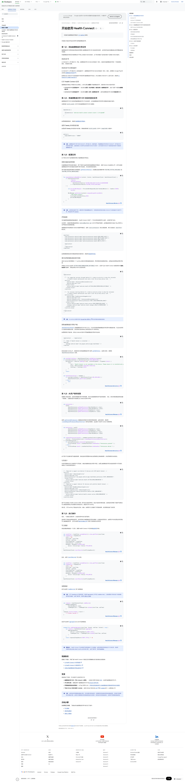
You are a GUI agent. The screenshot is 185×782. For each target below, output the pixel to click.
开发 (37, 1)
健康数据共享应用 (70, 73)
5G (49, 764)
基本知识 (17, 1)
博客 (58, 1)
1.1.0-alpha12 (81, 35)
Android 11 (105, 766)
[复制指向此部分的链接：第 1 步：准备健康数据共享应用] (87, 47)
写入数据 (67, 708)
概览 (3, 9)
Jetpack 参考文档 (93, 683)
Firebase (53, 772)
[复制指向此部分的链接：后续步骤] (70, 702)
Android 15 (105, 757)
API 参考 (132, 757)
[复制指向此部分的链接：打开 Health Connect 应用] (80, 82)
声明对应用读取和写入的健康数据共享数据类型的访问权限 (105, 685)
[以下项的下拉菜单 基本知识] (21, 1)
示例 (29, 9)
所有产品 (73, 772)
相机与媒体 (51, 759)
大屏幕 (77, 752)
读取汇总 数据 (87, 596)
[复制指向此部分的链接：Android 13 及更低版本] (78, 68)
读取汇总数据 (68, 713)
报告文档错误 (161, 754)
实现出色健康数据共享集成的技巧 (73, 668)
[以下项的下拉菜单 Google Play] (51, 1)
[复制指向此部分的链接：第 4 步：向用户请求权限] (82, 394)
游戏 (49, 752)
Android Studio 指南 (135, 752)
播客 (22, 766)
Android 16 (105, 754)
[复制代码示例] (122, 108)
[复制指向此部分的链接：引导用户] (68, 461)
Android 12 (105, 764)
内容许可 (73, 725)
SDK (101, 680)
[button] (9, 40)
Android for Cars (79, 759)
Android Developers (66, 23)
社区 (35, 9)
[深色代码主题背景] (121, 108)
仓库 (96, 688)
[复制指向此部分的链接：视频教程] (70, 656)
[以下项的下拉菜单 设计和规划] (32, 1)
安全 (22, 757)
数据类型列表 (92, 254)
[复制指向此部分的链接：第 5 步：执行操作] (77, 514)
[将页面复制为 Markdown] (100, 28)
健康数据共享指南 (12, 9)
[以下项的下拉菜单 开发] (40, 1)
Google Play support (162, 757)
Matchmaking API (82, 521)
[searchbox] (10, 14)
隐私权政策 (51, 761)
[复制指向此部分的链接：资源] (66, 674)
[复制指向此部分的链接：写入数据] (68, 525)
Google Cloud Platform (63, 772)
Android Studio (175, 1)
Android (23, 752)
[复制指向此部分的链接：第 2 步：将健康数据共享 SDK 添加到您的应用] (98, 98)
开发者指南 (132, 754)
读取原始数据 (68, 711)
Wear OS (78, 754)
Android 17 (105, 752)
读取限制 (102, 649)
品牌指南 (33, 778)
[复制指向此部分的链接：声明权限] (68, 217)
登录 (182, 1)
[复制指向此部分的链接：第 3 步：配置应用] (77, 155)
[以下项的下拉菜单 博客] (61, 1)
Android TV (78, 761)
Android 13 (105, 761)
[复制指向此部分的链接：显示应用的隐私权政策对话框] (81, 258)
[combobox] (147, 1)
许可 (29, 778)
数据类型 (94, 528)
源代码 (22, 759)
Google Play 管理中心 (86, 319)
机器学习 (50, 754)
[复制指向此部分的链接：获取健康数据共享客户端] (79, 325)
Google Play (46, 1)
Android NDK (133, 761)
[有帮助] (120, 23)
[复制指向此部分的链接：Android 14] (70, 59)
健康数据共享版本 (80, 121)
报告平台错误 (161, 752)
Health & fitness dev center (11, 6)
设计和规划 (27, 1)
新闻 (22, 761)
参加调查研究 (161, 759)
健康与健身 (51, 757)
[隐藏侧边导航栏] (17, 779)
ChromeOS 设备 (79, 757)
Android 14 (105, 759)
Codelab (103, 688)
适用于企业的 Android (26, 754)
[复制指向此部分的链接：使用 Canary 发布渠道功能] (80, 125)
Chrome (46, 772)
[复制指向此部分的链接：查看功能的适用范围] (76, 162)
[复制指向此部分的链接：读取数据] (68, 586)
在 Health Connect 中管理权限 (72, 662)
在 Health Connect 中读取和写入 (73, 665)
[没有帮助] (122, 23)
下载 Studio (133, 759)
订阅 (169, 778)
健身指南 (22, 9)
